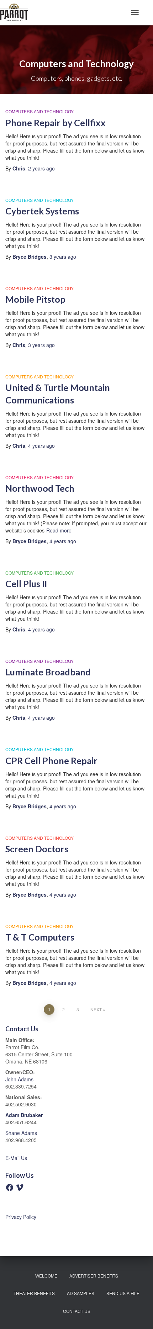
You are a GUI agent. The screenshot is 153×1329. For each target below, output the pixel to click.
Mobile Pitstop (35, 299)
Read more (59, 530)
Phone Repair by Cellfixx (55, 122)
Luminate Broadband (48, 671)
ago (41, 168)
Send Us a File (122, 1293)
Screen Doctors (36, 848)
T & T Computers (39, 937)
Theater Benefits (34, 1293)
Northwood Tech (39, 488)
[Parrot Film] (16, 12)
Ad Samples (80, 1293)
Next (96, 1009)
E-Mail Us (16, 1157)
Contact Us (76, 1311)
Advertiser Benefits (93, 1276)
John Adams (19, 1079)
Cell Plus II (26, 583)
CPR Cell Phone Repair (51, 760)
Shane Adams (21, 1132)
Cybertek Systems (42, 210)
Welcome (46, 1276)
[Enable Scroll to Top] (139, 1315)
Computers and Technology (39, 111)
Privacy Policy (20, 1216)
